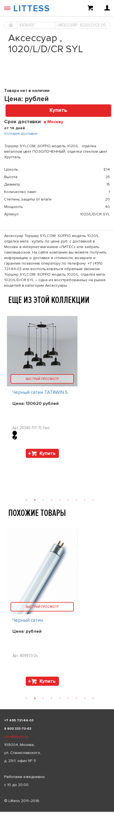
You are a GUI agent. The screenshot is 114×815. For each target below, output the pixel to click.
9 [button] (93, 698)
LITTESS (31, 8)
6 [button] (68, 698)
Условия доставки (20, 133)
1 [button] (26, 698)
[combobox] (55, 121)
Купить (58, 110)
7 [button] (76, 698)
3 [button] (43, 698)
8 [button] (84, 698)
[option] (57, 609)
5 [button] (60, 698)
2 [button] (35, 698)
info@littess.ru (16, 736)
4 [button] (51, 698)
